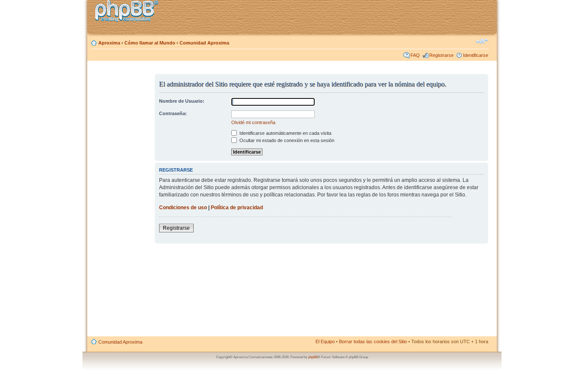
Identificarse (475, 55)
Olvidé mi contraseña (253, 122)
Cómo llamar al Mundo (149, 42)
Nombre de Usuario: (181, 101)
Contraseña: (173, 113)
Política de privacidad (237, 208)
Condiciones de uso (183, 208)
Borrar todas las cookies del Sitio (373, 341)
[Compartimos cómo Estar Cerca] (129, 12)
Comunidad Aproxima (204, 42)
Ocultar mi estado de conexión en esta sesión (286, 140)
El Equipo (325, 341)
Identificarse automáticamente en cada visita (284, 133)
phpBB (313, 357)
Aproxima (109, 42)
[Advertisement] (121, 202)
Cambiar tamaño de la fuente (482, 41)
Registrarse (441, 55)
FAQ (415, 55)
